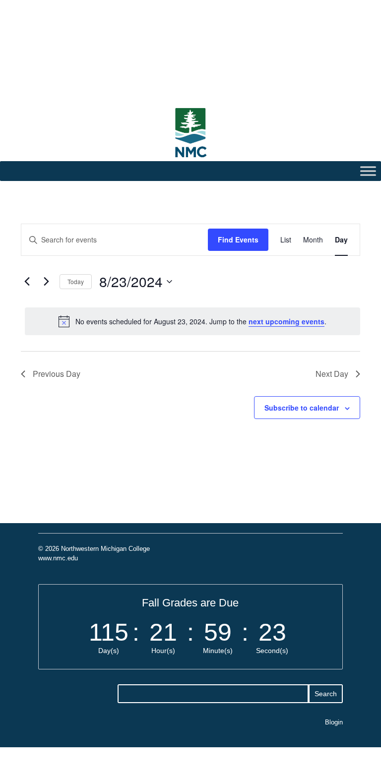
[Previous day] (27, 282)
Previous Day (56, 373)
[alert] (192, 321)
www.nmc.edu (58, 558)
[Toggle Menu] (368, 171)
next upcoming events (286, 321)
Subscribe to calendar (301, 408)
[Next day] (46, 282)
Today (75, 281)
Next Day (332, 373)
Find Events (238, 239)
